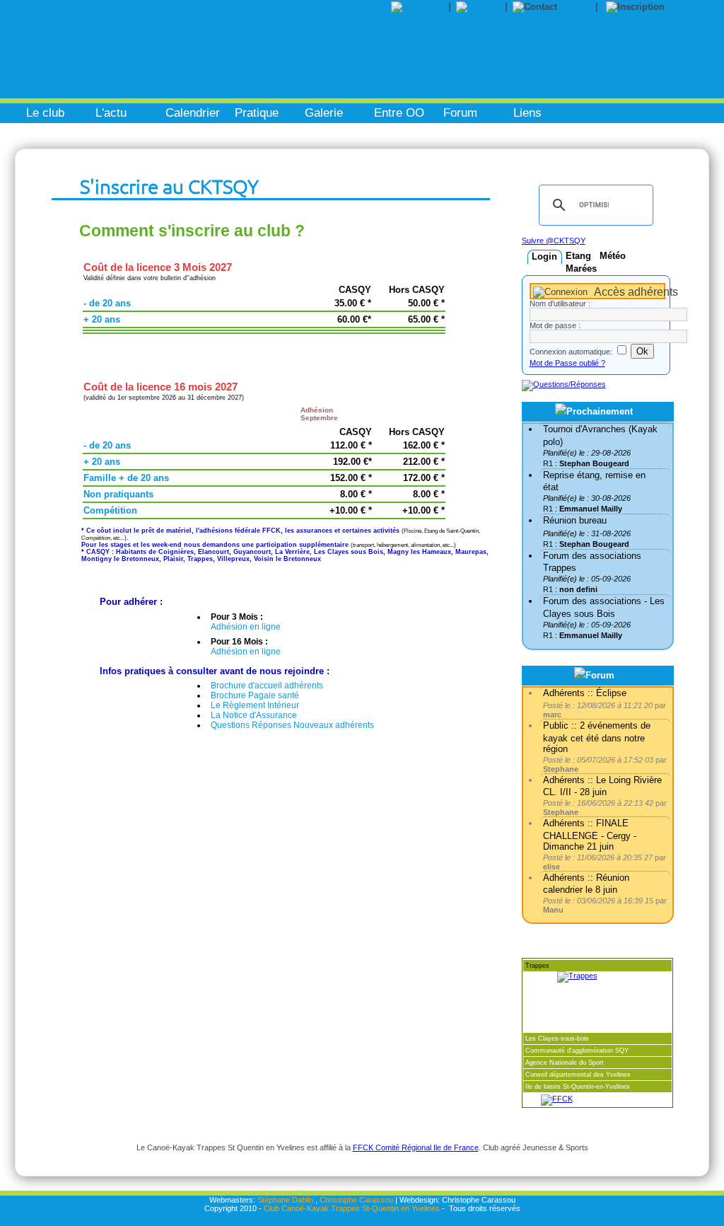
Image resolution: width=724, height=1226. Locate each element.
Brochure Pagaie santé (255, 695)
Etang (578, 255)
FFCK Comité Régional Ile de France (416, 1147)
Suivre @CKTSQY (553, 240)
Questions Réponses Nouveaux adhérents (292, 725)
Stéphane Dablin (285, 1200)
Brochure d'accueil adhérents (267, 685)
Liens (527, 113)
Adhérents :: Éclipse (584, 693)
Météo (613, 255)
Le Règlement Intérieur (255, 705)
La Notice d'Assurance (254, 715)
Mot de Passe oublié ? (567, 363)
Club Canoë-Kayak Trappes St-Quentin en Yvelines (352, 1208)
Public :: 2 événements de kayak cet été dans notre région (596, 736)
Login (544, 256)
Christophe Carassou (356, 1200)
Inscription (693, 6)
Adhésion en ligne (246, 627)
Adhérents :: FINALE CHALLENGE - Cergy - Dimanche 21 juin (589, 834)
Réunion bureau (575, 520)
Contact (578, 6)
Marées (581, 268)
